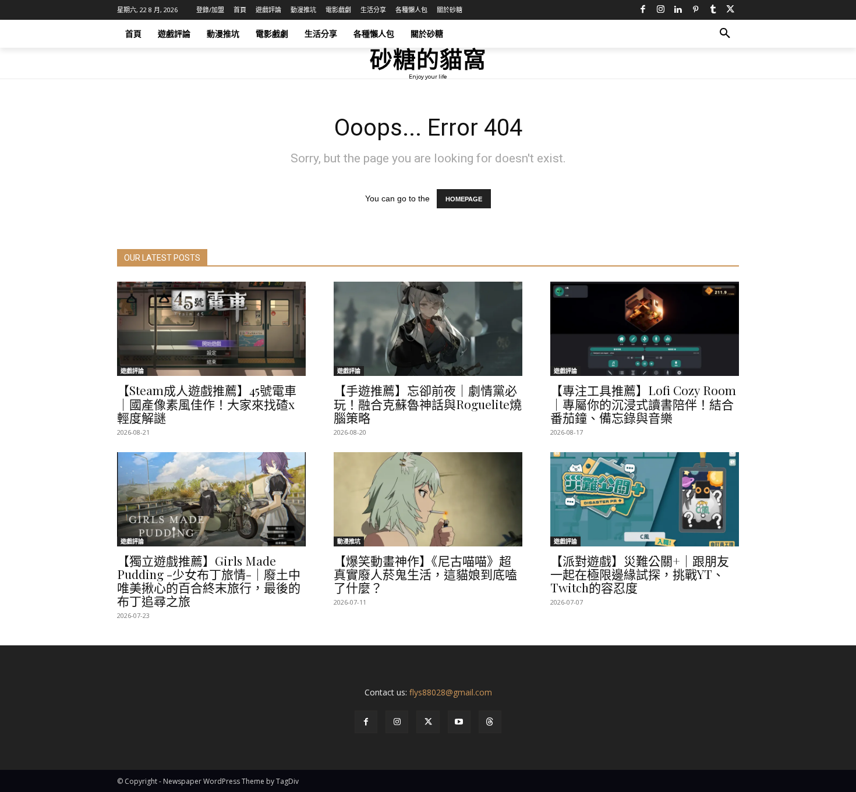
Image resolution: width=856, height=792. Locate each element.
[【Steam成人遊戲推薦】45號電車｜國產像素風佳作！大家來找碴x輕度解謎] (211, 329)
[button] (725, 34)
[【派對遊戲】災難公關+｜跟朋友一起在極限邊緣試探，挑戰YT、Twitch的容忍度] (644, 499)
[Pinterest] (695, 10)
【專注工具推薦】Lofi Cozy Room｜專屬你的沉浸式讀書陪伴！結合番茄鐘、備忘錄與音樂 (643, 403)
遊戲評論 (132, 371)
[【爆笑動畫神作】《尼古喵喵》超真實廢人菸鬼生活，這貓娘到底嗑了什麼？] (428, 499)
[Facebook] (643, 10)
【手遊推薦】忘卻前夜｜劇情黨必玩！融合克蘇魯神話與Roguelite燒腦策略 (428, 403)
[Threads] (490, 722)
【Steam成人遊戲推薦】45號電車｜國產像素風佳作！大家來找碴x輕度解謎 (206, 403)
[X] (730, 10)
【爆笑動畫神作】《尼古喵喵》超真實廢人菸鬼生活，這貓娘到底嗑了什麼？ (425, 573)
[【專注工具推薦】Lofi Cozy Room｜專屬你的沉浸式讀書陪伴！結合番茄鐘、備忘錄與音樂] (644, 329)
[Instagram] (660, 10)
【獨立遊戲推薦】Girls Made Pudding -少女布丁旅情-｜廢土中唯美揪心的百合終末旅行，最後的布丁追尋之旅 (208, 580)
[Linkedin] (678, 10)
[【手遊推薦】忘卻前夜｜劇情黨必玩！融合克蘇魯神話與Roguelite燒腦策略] (428, 329)
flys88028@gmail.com (450, 692)
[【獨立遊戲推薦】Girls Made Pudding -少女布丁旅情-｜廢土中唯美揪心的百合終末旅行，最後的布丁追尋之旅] (211, 499)
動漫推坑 (348, 541)
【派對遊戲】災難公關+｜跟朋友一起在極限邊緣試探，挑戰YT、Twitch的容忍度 (639, 573)
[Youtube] (459, 722)
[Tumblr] (712, 10)
